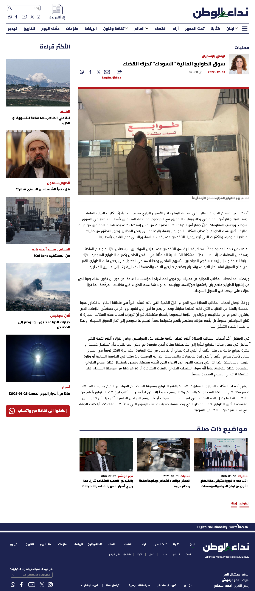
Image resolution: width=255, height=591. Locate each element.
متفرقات (139, 554)
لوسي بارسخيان (213, 56)
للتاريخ (29, 29)
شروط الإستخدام (167, 585)
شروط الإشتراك (90, 585)
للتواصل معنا (113, 585)
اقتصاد (161, 29)
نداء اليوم (176, 554)
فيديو (12, 29)
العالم (139, 29)
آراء (176, 29)
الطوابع (244, 504)
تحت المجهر (194, 29)
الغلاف (188, 554)
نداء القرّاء (127, 554)
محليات (241, 48)
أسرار (151, 554)
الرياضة (91, 29)
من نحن (188, 585)
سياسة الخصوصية (139, 585)
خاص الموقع (114, 554)
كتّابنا (215, 29)
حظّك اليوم (50, 29)
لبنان (230, 29)
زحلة (234, 504)
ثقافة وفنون (113, 29)
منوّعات (72, 29)
